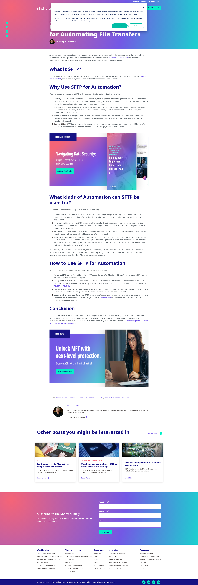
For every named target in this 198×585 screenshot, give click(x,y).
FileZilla (66, 286)
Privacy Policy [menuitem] (85, 582)
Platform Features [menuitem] (73, 550)
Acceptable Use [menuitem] (72, 582)
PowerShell (106, 298)
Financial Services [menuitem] (115, 559)
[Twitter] (7, 23)
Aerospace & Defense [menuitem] (117, 554)
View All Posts (153, 433)
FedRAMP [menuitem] (97, 554)
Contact (144, 2)
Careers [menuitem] (143, 562)
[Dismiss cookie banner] (143, 8)
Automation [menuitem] (69, 559)
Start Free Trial (153, 8)
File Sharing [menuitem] (69, 554)
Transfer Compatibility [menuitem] (73, 565)
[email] (7, 36)
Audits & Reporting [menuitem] (44, 562)
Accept (119, 26)
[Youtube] (158, 582)
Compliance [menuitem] (99, 550)
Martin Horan (70, 41)
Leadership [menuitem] (144, 565)
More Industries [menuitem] (115, 568)
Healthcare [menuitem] (113, 557)
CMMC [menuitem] (96, 557)
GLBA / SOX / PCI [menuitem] (100, 568)
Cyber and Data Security (65, 398)
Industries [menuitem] (113, 550)
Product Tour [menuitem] (70, 571)
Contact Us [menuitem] (111, 582)
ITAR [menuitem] (96, 559)
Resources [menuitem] (144, 550)
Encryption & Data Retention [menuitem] (48, 565)
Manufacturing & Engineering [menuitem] (120, 565)
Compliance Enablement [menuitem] (46, 554)
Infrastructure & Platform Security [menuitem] (50, 557)
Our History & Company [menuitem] (46, 568)
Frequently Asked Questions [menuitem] (150, 559)
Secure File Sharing (86, 398)
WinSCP (57, 286)
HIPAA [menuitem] (96, 562)
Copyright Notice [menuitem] (98, 582)
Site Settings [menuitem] (69, 562)
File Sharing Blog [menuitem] (146, 554)
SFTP (100, 398)
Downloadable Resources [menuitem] (149, 557)
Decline (136, 26)
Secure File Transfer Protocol (117, 398)
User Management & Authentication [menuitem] (78, 557)
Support (152, 2)
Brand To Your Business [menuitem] (74, 568)
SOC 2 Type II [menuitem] (99, 565)
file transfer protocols (118, 58)
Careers (136, 2)
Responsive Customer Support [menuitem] (48, 559)
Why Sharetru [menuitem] (43, 550)
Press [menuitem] (142, 568)
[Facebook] (7, 31)
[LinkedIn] (7, 27)
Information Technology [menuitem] (118, 562)
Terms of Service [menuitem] (58, 582)
